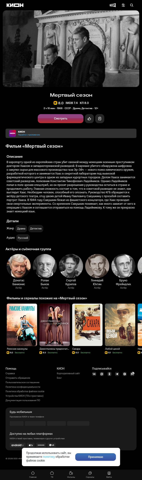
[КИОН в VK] (95, 374)
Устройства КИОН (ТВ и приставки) (24, 396)
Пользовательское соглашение (22, 382)
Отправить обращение (18, 378)
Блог (59, 378)
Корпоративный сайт (68, 373)
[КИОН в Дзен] (126, 374)
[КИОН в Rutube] (133, 374)
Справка (10, 373)
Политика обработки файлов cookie (25, 391)
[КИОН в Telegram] (118, 374)
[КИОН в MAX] (103, 374)
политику (49, 457)
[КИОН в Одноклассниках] (110, 374)
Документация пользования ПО (23, 400)
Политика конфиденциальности (23, 387)
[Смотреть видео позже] (99, 118)
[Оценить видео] (89, 118)
